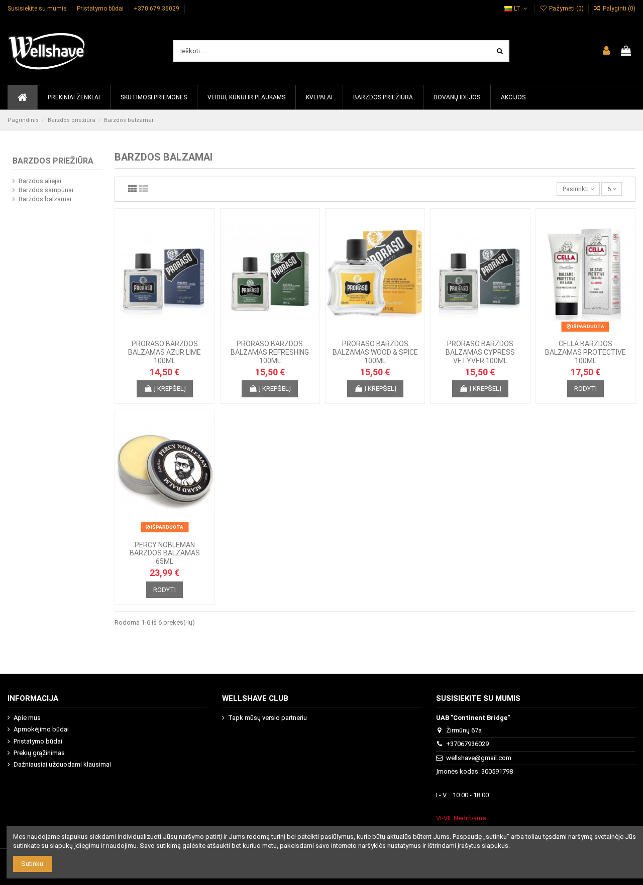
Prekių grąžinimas (39, 753)
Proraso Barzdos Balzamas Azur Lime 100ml (164, 352)
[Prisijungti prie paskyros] (606, 51)
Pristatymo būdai (101, 8)
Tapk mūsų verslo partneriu (267, 717)
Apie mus (27, 717)
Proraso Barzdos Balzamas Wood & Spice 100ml (375, 352)
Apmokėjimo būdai (41, 729)
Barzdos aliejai (40, 181)
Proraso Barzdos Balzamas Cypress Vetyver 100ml (480, 352)
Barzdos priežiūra (53, 161)
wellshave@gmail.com (478, 758)
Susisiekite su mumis (38, 8)
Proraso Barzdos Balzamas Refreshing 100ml (270, 352)
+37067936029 (467, 744)
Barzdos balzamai (45, 199)
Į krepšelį (170, 388)
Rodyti (585, 388)
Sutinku (32, 863)
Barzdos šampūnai (46, 190)
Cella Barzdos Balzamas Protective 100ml (585, 352)
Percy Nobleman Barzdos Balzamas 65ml (165, 553)
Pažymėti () (566, 8)
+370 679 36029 (157, 8)
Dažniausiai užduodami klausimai (62, 764)
